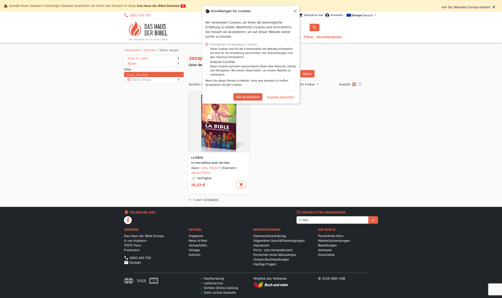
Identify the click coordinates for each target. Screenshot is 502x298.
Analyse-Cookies (222, 62)
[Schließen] (295, 11)
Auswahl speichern (280, 97)
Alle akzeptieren (248, 97)
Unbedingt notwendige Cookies (233, 44)
